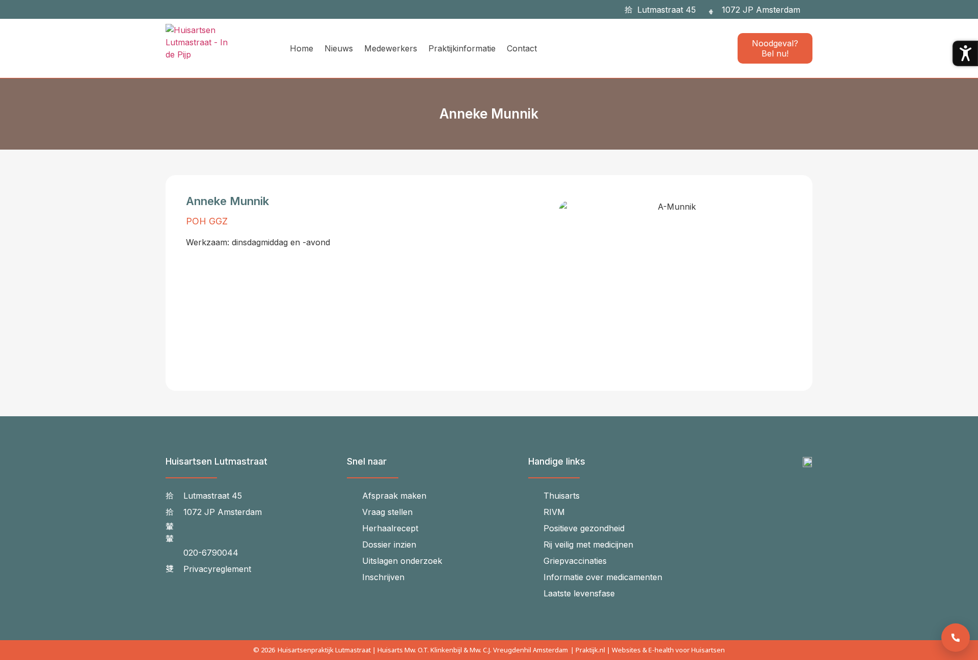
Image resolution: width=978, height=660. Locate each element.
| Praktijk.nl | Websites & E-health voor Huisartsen (647, 649)
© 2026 (264, 649)
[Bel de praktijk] (955, 637)
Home (301, 48)
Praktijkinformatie (462, 48)
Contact (522, 48)
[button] (814, 9)
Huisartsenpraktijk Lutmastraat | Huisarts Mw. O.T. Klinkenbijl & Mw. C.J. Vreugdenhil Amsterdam (423, 649)
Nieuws (338, 48)
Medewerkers (390, 48)
